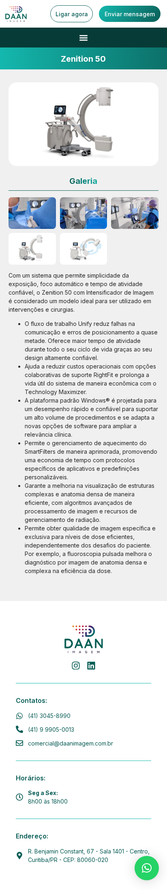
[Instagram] (75, 665)
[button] (83, 37)
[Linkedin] (91, 665)
